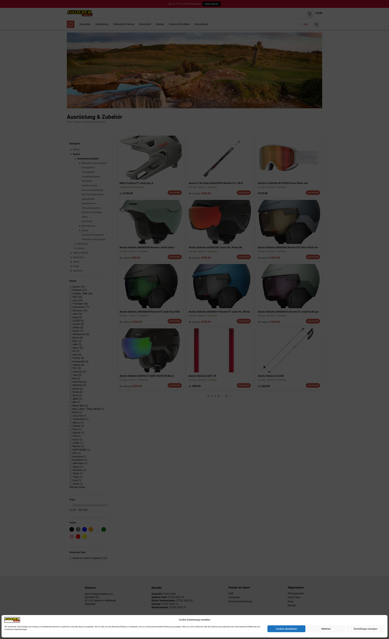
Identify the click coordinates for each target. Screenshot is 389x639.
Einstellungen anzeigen (365, 628)
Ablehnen (326, 628)
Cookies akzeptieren (286, 628)
